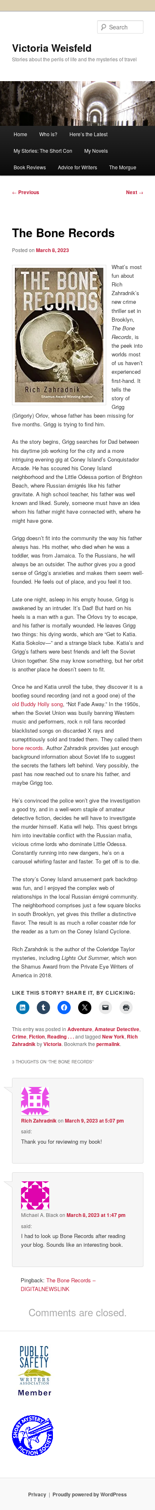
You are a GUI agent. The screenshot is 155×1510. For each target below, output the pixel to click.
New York (113, 1036)
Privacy (37, 1494)
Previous (25, 192)
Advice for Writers (77, 167)
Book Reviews (30, 167)
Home (20, 133)
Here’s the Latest (88, 133)
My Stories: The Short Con (43, 150)
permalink (108, 1044)
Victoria (52, 1044)
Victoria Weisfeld (52, 48)
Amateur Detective (117, 1029)
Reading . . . (60, 1036)
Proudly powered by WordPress (89, 1494)
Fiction (37, 1036)
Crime (19, 1036)
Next (134, 192)
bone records (27, 748)
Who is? (48, 133)
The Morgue (122, 167)
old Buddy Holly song (37, 704)
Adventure (79, 1029)
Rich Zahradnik (39, 1120)
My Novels (96, 150)
